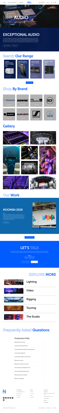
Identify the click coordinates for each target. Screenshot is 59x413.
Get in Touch (34, 261)
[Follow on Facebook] (3, 398)
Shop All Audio (29, 82)
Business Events (19, 393)
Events (4, 2)
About (48, 2)
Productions (19, 395)
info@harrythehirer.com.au (48, 396)
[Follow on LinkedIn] (3, 400)
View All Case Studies (30, 237)
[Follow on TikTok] (12, 398)
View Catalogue (41, 2)
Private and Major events (21, 391)
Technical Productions (12, 2)
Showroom (32, 397)
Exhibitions (21, 2)
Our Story (31, 391)
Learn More (6, 222)
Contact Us (14, 45)
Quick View (8, 76)
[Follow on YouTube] (10, 398)
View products (9, 104)
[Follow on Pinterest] (8, 398)
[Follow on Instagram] (6, 398)
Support (31, 395)
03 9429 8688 (46, 398)
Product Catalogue (25, 261)
